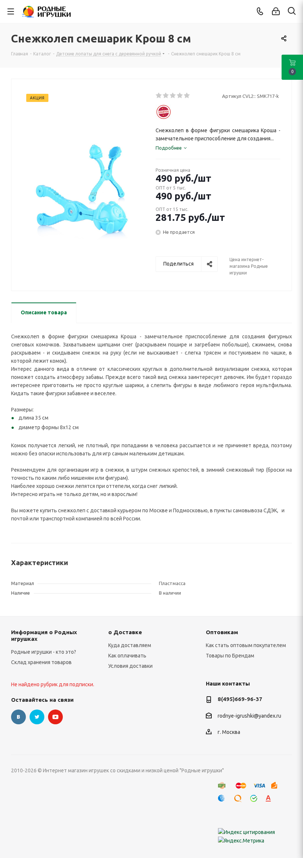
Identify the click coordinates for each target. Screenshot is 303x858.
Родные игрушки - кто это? (43, 652)
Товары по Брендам (230, 656)
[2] (166, 96)
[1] (159, 96)
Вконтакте (18, 717)
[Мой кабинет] (276, 11)
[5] (187, 96)
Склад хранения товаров (41, 662)
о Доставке (125, 632)
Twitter (37, 717)
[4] (180, 96)
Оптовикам (222, 632)
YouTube (55, 717)
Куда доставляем (129, 645)
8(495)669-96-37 (240, 699)
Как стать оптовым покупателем (246, 645)
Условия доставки (130, 666)
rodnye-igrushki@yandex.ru (249, 716)
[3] (173, 96)
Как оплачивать (127, 656)
